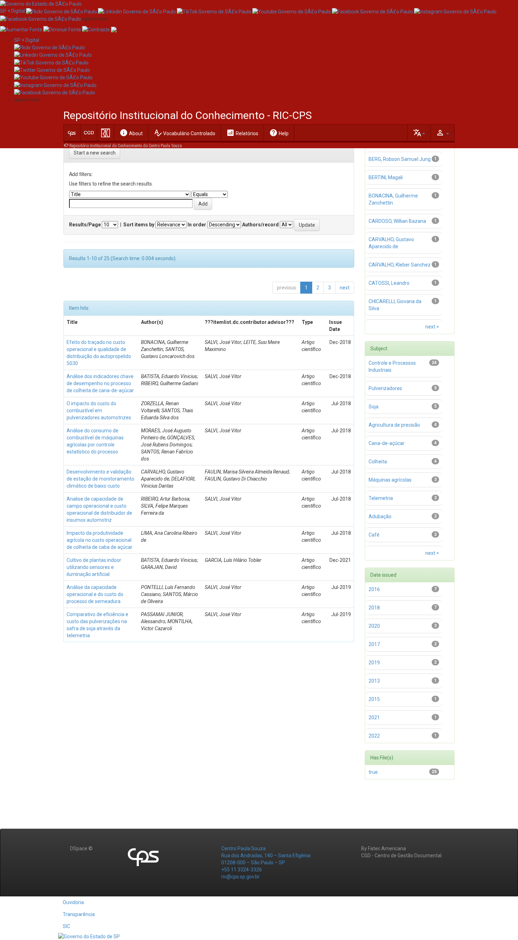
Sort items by (138, 224)
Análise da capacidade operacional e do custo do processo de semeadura (95, 594)
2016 (374, 589)
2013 (374, 681)
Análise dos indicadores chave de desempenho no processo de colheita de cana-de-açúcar (100, 383)
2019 (374, 662)
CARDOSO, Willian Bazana (397, 221)
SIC (66, 926)
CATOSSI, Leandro (389, 283)
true (373, 772)
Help (279, 133)
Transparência (79, 914)
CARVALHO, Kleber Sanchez (400, 265)
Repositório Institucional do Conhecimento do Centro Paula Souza (125, 145)
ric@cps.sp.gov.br (240, 876)
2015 (374, 699)
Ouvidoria (73, 902)
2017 (374, 644)
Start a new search (95, 153)
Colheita (378, 461)
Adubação (380, 516)
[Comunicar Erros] (114, 29)
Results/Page (85, 224)
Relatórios (242, 133)
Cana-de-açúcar (387, 443)
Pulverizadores (385, 388)
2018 (374, 607)
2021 (374, 717)
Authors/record (260, 224)
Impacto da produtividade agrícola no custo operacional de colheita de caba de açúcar (99, 540)
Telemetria (381, 498)
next (345, 287)
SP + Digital (12, 11)
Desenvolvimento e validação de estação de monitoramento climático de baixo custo (100, 479)
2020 (374, 626)
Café (374, 535)
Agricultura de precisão (394, 425)
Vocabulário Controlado (184, 133)
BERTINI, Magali (386, 177)
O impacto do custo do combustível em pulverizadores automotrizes (99, 410)
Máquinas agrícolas (390, 480)
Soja (373, 406)
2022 (374, 736)
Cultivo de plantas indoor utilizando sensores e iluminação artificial (94, 567)
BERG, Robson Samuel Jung (400, 159)
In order (196, 224)
